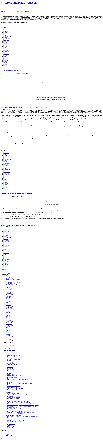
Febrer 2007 (9, 334)
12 (9, 347)
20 (10, 348)
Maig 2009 (8, 300)
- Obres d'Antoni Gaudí (12, 407)
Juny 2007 (8, 329)
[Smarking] (6, 60)
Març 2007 (8, 332)
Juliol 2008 (8, 312)
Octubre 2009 (9, 293)
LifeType (8, 441)
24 (5, 350)
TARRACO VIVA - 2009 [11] (13, 284)
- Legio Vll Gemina (11, 424)
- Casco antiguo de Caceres (13, 419)
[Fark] (5, 45)
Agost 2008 (8, 311)
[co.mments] (6, 41)
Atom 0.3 (8, 434)
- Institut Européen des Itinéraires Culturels (16, 372)
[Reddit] (5, 55)
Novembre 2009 (9, 292)
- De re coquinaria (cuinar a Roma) (14, 358)
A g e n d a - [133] (10, 278)
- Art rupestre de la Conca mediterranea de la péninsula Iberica (20, 412)
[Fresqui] (5, 32)
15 (14, 347)
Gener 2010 (8, 289)
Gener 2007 (8, 335)
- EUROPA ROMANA (12, 378)
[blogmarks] (6, 40)
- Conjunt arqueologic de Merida (14, 421)
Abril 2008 (8, 316)
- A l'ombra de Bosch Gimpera (13, 355)
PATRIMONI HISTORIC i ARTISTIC (19, 2)
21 (12, 348)
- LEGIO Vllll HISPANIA (13, 426)
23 (4, 350)
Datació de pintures (6, 9)
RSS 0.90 (8, 431)
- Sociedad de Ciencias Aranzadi (14, 397)
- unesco (8, 365)
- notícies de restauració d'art (13, 393)
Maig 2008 (8, 315)
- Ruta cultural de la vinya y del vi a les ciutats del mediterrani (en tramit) (23, 405)
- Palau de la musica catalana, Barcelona (15, 408)
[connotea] (5, 42)
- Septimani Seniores (11, 427)
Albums (8, 273)
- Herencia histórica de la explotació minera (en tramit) (19, 403)
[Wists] (5, 64)
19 (9, 348)
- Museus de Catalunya (12, 387)
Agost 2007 (8, 326)
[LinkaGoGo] (6, 49)
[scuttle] (5, 56)
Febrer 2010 (9, 288)
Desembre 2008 (9, 306)
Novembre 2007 (9, 322)
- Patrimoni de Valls (11, 382)
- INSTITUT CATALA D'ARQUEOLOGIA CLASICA (19, 383)
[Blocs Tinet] (1, 438)
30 (4, 351)
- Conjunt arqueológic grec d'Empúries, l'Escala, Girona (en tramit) (21, 406)
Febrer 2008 (9, 319)
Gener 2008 (8, 320)
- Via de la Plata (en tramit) (13, 417)
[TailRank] (6, 62)
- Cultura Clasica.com (11, 384)
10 (5, 347)
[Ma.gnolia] (6, 50)
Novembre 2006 (9, 338)
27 (10, 350)
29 (14, 350)
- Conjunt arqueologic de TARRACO (15, 413)
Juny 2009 (8, 298)
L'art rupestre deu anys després (10, 70)
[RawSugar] (6, 54)
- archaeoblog (10, 362)
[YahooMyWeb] (7, 36)
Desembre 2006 (9, 336)
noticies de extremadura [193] (12, 281)
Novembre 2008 (9, 307)
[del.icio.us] (6, 33)
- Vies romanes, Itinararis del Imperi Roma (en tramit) (18, 402)
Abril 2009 (8, 301)
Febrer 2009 (9, 303)
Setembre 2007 (9, 325)
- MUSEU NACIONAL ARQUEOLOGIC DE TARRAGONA (21, 379)
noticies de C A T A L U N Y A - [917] (14, 279)
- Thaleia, (9, 425)
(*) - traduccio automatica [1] (12, 275)
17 (5, 348)
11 (7, 347)
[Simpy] (5, 59)
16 (4, 348)
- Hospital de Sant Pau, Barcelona (14, 400)
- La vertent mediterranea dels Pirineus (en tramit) (18, 401)
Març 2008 (8, 317)
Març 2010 (8, 287)
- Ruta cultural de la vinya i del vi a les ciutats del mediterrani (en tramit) (22, 416)
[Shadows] (6, 57)
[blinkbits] (5, 37)
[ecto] (4, 65)
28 (12, 350)
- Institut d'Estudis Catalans (13, 391)
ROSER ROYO (4, 109)
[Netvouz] (5, 52)
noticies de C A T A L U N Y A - (8, 11)
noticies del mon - (4, 196)
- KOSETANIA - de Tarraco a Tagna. (15, 375)
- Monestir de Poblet (11, 410)
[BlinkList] (6, 38)
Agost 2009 (8, 296)
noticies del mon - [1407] (11, 283)
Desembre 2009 (9, 291)
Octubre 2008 (9, 308)
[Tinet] (1, 439)
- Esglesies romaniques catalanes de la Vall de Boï (18, 411)
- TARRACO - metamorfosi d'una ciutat (16, 381)
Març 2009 (8, 302)
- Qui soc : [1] (9, 277)
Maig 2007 (8, 330)
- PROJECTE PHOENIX (12, 429)
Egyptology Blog (10, 363)
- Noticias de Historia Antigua (13, 359)
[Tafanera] (5, 31)
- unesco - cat (10, 367)
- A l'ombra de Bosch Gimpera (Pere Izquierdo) (17, 394)
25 (7, 350)
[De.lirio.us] (6, 43)
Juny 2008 (8, 313)
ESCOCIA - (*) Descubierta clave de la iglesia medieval (16, 193)
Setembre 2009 (9, 294)
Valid (9, 435)
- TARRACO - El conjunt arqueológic (15, 388)
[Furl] (4, 47)
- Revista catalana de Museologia (14, 386)
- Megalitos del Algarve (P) (13, 356)
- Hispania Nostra (11, 370)
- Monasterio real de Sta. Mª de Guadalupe (16, 420)
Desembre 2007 (9, 321)
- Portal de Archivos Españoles (13, 396)
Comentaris (3, 25)
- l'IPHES (9, 360)
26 (9, 350)
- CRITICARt (10, 368)
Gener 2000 (8, 339)
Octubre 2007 (9, 324)
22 (14, 348)
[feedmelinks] (6, 46)
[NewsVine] (6, 51)
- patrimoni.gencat (11, 374)
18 (7, 348)
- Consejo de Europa (11, 369)
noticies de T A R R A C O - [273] (13, 282)
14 (12, 347)
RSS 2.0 (8, 432)
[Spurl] (5, 61)
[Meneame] (6, 29)
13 (10, 347)
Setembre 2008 (9, 310)
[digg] (4, 35)
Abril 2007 (8, 331)
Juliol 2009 (8, 297)
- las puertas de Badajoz (12, 377)
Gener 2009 (8, 305)
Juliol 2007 (8, 327)
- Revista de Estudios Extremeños (14, 389)
